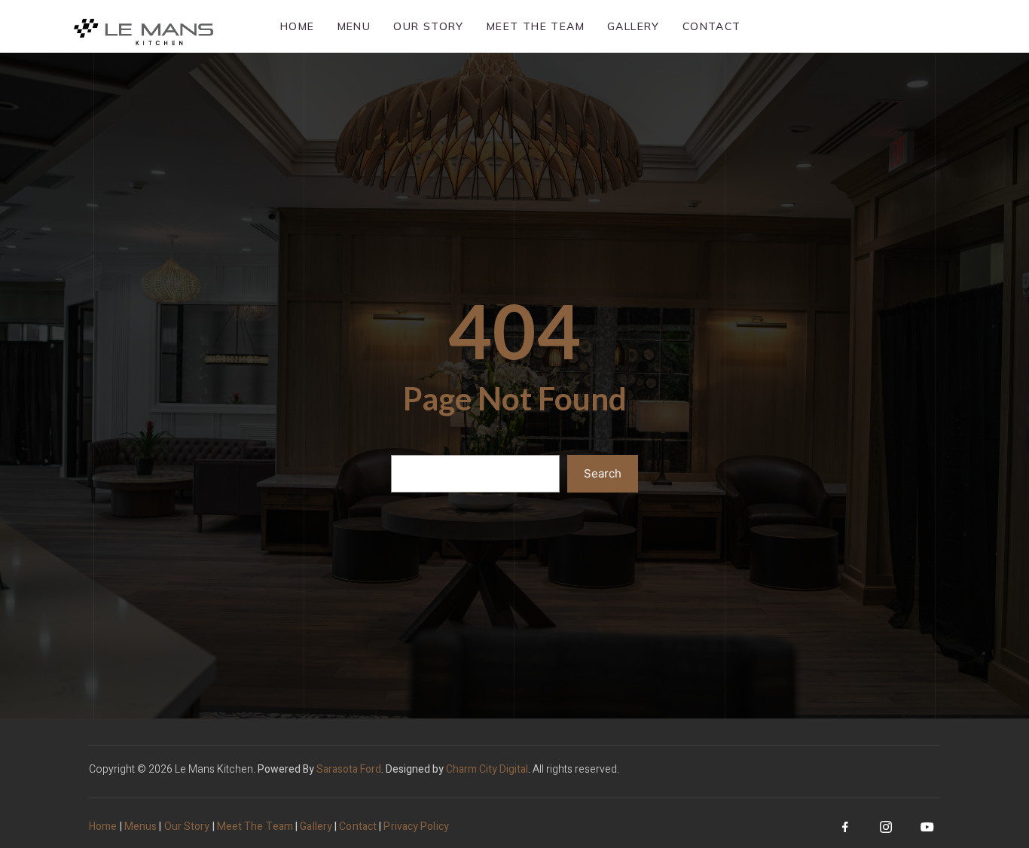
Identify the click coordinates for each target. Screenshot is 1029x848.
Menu (354, 26)
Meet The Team (536, 26)
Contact (711, 26)
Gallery (633, 26)
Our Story (428, 26)
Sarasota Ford (348, 769)
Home (297, 26)
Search (602, 473)
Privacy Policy (415, 826)
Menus (140, 826)
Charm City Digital (487, 769)
